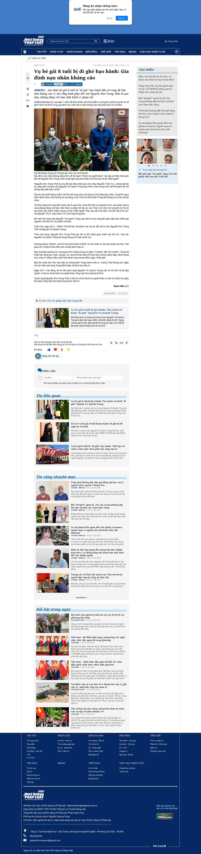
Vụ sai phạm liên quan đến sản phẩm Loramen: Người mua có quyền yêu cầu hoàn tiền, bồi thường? (97, 530)
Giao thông (31, 748)
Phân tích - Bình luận (158, 744)
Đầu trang (158, 846)
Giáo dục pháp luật (152, 52)
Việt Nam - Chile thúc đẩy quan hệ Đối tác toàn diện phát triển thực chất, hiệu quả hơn (96, 663)
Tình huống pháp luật (66, 744)
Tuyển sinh (123, 772)
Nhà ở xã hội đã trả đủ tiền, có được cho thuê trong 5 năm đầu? (156, 78)
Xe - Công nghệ (94, 748)
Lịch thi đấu (93, 768)
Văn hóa (119, 52)
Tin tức (42, 52)
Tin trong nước (33, 741)
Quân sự (153, 748)
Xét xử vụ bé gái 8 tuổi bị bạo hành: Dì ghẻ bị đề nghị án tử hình (97, 425)
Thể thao (30, 782)
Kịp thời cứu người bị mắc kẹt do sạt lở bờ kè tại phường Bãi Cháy (97, 616)
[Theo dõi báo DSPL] (61, 84)
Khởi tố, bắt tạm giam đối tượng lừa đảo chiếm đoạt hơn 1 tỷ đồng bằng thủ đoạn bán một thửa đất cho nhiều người (97, 552)
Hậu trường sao (33, 775)
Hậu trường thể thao (96, 772)
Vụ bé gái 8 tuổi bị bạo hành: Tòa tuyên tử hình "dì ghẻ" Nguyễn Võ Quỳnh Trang (96, 311)
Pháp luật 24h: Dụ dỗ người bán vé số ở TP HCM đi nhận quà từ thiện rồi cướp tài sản (156, 89)
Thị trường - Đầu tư (96, 741)
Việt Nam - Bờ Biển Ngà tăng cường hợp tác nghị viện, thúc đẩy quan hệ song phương (98, 639)
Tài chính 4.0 (93, 744)
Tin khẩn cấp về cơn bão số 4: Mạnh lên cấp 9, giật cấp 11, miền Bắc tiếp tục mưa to (99, 686)
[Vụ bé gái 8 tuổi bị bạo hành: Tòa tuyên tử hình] (52, 318)
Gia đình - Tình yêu (127, 744)
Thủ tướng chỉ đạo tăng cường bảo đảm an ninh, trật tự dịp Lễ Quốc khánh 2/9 (98, 710)
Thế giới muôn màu (158, 751)
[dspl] (24, 51)
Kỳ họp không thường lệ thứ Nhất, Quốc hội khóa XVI (162, 58)
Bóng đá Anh (93, 779)
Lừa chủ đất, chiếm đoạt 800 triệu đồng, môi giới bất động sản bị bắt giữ (157, 176)
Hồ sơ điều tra (63, 751)
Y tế (28, 755)
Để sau (109, 18)
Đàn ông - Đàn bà (126, 755)
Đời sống (91, 52)
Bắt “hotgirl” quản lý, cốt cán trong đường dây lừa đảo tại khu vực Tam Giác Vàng (97, 506)
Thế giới (105, 52)
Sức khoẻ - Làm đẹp (127, 741)
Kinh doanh (74, 52)
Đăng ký (122, 18)
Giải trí (29, 772)
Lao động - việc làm (34, 751)
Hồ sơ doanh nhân (95, 751)
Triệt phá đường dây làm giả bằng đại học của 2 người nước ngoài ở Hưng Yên (97, 484)
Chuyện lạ (123, 751)
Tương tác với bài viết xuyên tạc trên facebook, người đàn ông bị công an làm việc (97, 576)
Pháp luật (56, 52)
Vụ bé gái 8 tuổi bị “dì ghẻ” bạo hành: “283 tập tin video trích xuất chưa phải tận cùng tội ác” (98, 447)
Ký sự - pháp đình (65, 748)
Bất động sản (93, 755)
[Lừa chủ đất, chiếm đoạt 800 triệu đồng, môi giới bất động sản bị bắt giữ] (157, 151)
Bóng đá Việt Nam (95, 775)
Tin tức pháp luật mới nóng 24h (64, 300)
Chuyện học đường (127, 768)
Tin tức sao (31, 768)
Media (132, 52)
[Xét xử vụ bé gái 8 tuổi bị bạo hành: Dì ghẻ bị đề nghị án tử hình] (52, 432)
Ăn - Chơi (123, 748)
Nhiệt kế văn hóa (33, 779)
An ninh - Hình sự (65, 741)
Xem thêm (80, 597)
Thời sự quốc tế (156, 741)
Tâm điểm (31, 744)
